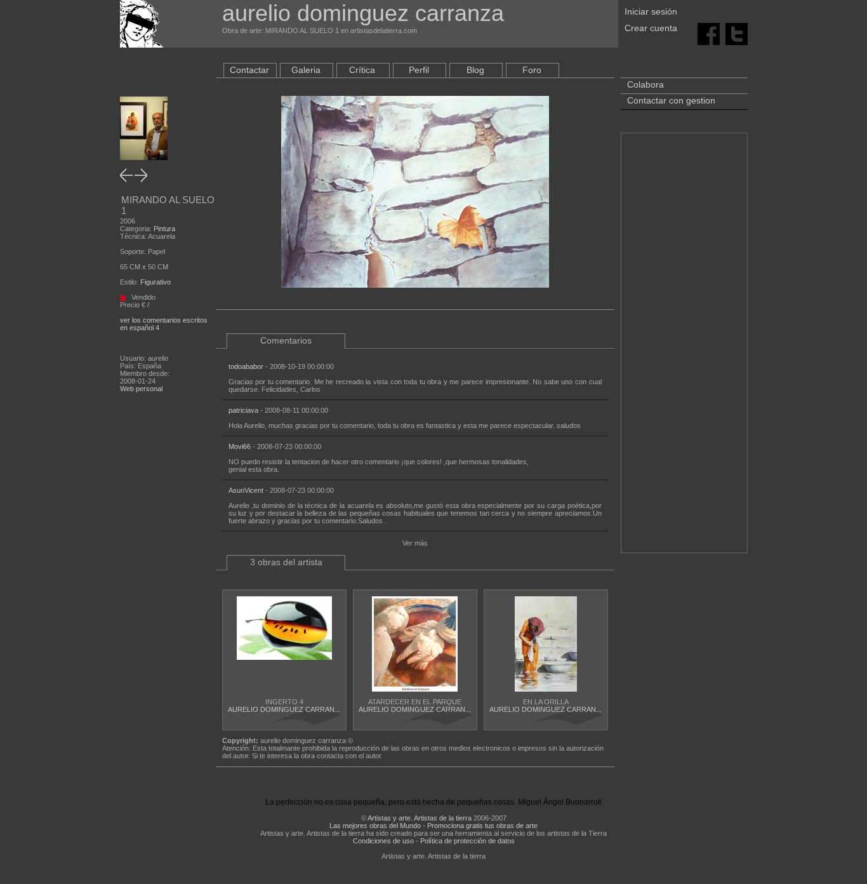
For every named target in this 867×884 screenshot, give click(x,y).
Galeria (306, 70)
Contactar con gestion (671, 100)
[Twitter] (736, 33)
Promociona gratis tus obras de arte (482, 825)
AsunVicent (245, 490)
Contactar (249, 70)
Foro (531, 70)
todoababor (245, 366)
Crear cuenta (651, 28)
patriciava (243, 410)
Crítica (362, 70)
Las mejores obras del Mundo (375, 825)
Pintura (164, 228)
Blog (475, 70)
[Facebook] (709, 33)
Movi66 (239, 446)
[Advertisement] (684, 349)
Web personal (141, 388)
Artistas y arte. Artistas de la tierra (419, 818)
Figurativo (155, 282)
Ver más (415, 543)
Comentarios (286, 340)
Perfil (419, 70)
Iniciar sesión (651, 11)
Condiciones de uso (383, 841)
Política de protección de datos (467, 841)
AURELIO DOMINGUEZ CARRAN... (284, 709)
